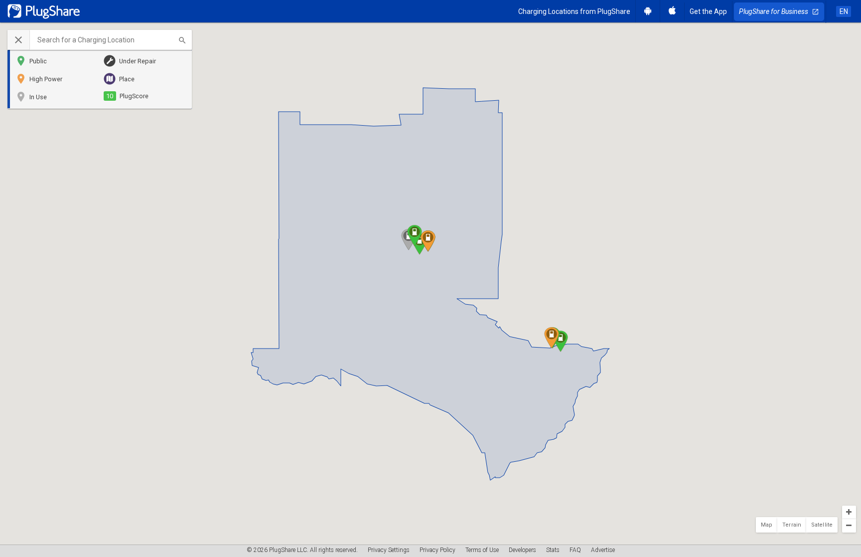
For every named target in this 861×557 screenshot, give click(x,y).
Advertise (603, 550)
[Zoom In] (849, 512)
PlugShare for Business (779, 11)
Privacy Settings (389, 550)
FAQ (575, 550)
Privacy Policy (437, 550)
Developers (522, 550)
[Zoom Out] (849, 526)
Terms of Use (482, 550)
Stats (553, 550)
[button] (99, 40)
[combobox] (111, 40)
